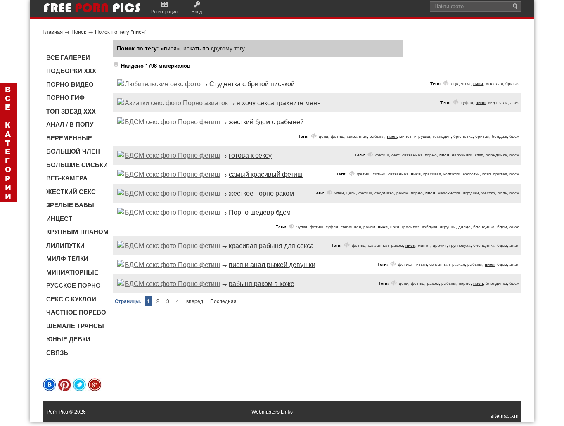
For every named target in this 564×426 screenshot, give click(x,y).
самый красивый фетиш (266, 174)
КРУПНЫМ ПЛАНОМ (77, 231)
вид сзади (498, 102)
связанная (357, 136)
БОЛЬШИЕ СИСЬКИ (77, 164)
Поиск (78, 32)
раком (402, 193)
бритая (512, 83)
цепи (323, 136)
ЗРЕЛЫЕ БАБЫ (70, 204)
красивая (432, 174)
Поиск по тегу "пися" (121, 32)
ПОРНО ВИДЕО (70, 84)
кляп (479, 155)
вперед (194, 300)
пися (478, 83)
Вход (197, 11)
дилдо (464, 227)
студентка (461, 83)
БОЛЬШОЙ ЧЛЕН (73, 151)
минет (405, 136)
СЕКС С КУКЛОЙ (71, 298)
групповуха (460, 245)
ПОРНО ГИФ (65, 97)
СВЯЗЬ (57, 352)
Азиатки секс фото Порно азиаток (176, 102)
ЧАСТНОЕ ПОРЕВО (76, 312)
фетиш (337, 136)
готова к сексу (250, 155)
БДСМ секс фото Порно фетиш (172, 121)
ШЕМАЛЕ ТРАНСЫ (75, 325)
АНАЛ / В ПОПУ (69, 124)
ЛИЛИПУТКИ (65, 245)
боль (502, 193)
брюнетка (463, 136)
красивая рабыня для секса (271, 245)
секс (395, 155)
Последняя (223, 300)
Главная (53, 32)
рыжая (458, 264)
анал (514, 227)
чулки (301, 227)
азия (514, 102)
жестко (488, 193)
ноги (394, 227)
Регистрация (164, 11)
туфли (467, 102)
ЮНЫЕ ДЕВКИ (68, 338)
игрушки (422, 136)
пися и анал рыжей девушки (272, 264)
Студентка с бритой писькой (252, 83)
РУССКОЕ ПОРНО (73, 285)
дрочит (440, 245)
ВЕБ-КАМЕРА (67, 177)
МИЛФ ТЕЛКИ (67, 258)
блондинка (496, 155)
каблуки (429, 227)
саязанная (378, 245)
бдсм (514, 136)
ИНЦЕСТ (59, 218)
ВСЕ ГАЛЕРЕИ (68, 57)
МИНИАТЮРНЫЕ (72, 272)
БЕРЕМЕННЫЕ (69, 137)
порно (431, 155)
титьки (379, 174)
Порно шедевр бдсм (260, 212)
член (339, 193)
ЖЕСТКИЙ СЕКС (71, 191)
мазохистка (449, 193)
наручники (462, 155)
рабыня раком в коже (261, 283)
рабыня (377, 136)
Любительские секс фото (163, 83)
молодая (494, 83)
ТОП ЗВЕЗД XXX (71, 111)
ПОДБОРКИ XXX (71, 70)
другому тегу (228, 48)
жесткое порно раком (261, 193)
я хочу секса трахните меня (279, 102)
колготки (451, 174)
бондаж (499, 136)
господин (442, 136)
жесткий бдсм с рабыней (266, 121)
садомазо (384, 193)
